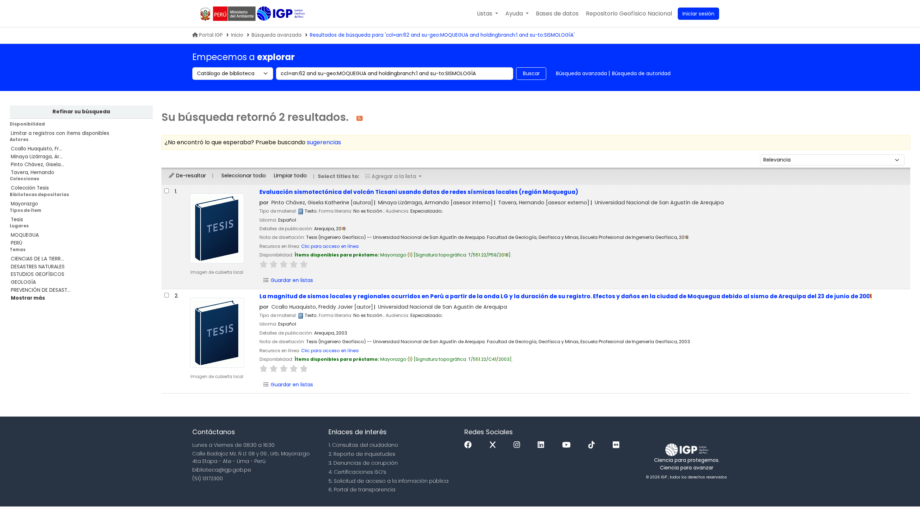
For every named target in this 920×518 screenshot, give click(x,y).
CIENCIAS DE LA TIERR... (37, 258)
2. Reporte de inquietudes (361, 454)
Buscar (531, 73)
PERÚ (16, 243)
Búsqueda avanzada (277, 35)
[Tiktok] (593, 445)
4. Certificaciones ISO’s (357, 472)
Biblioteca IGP (281, 13)
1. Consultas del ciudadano (363, 445)
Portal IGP (211, 35)
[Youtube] (568, 445)
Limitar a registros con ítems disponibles (60, 133)
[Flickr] (618, 445)
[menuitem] (629, 14)
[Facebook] (469, 445)
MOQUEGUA (25, 235)
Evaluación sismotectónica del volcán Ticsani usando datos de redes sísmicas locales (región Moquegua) (418, 192)
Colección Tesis (30, 188)
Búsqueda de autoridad (641, 73)
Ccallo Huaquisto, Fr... (36, 148)
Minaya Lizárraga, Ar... (37, 156)
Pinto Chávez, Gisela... (37, 164)
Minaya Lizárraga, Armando (435, 202)
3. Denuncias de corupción (363, 463)
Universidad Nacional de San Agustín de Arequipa (659, 202)
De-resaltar (190, 175)
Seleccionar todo (243, 175)
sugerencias (324, 142)
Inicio (237, 35)
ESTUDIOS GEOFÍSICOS (37, 274)
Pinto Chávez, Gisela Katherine (322, 202)
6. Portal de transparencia (361, 489)
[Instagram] (519, 445)
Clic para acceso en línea (330, 246)
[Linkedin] (543, 445)
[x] (494, 445)
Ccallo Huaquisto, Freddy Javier (322, 306)
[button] (487, 14)
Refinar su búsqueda (81, 111)
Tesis (17, 219)
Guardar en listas (291, 280)
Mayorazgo (24, 203)
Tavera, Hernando (32, 172)
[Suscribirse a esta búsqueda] (359, 118)
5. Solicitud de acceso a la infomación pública (388, 481)
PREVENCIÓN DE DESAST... (40, 290)
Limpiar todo (290, 175)
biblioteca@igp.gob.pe (221, 469)
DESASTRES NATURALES (38, 266)
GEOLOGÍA (23, 282)
